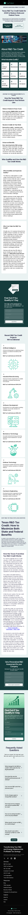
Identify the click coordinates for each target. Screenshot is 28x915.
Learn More (14, 839)
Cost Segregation (8, 875)
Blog (5, 883)
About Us (6, 897)
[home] (8, 2)
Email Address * (8, 732)
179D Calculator (7, 885)
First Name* (7, 722)
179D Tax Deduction (8, 866)
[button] (23, 2)
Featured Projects (8, 887)
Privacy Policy (11, 910)
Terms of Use (17, 910)
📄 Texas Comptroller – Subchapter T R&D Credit (13, 628)
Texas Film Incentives (8, 877)
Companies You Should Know (10, 892)
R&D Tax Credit (7, 864)
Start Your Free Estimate (7, 26)
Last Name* (7, 727)
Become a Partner (8, 889)
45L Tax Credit (7, 868)
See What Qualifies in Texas (19, 26)
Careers (5, 899)
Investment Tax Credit (9, 871)
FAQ (4, 901)
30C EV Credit (7, 873)
